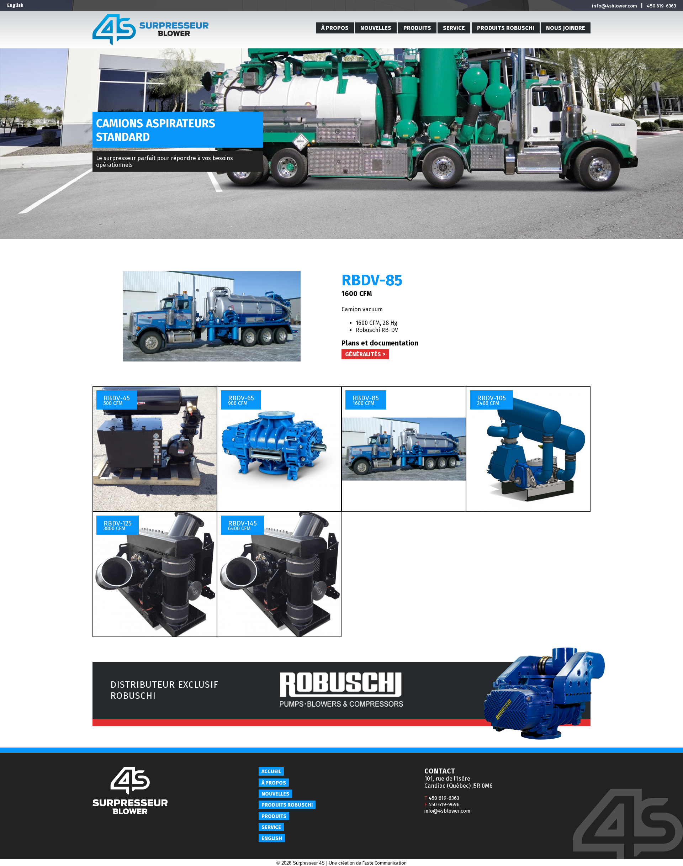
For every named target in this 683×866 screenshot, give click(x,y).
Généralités (363, 354)
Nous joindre (565, 28)
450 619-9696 (442, 805)
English (15, 5)
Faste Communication (384, 863)
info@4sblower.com (614, 6)
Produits (417, 28)
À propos (335, 28)
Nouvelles (375, 28)
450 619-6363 (661, 6)
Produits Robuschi (505, 28)
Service (454, 28)
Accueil (271, 772)
